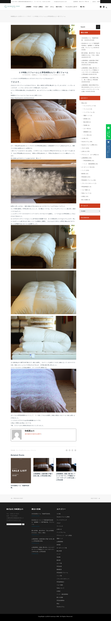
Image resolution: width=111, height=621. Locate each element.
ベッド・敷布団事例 (89, 163)
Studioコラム (85, 141)
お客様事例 (85, 158)
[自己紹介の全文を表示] (41, 434)
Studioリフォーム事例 (59, 74)
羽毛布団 (13, 450)
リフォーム (33, 450)
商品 (83, 103)
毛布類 (85, 125)
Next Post (94, 498)
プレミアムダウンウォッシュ (23, 450)
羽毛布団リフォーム (48, 74)
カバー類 (86, 128)
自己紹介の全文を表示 (33, 434)
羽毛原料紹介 (85, 186)
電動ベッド (87, 115)
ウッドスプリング (89, 105)
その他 (83, 138)
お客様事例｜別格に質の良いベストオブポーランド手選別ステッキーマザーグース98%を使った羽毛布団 (43, 549)
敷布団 (83, 173)
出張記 (83, 196)
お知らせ (84, 151)
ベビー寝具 (85, 190)
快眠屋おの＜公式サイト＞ (18, 16)
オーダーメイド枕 (87, 167)
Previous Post (18, 498)
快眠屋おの (34, 74)
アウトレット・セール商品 (89, 154)
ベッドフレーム (88, 112)
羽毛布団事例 (87, 160)
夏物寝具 (86, 131)
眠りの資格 (85, 199)
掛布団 (85, 118)
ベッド (83, 170)
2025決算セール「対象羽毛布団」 (41, 513)
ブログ (29, 16)
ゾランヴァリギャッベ (88, 183)
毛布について (85, 193)
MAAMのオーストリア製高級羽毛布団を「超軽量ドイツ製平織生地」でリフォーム (90, 45)
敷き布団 (86, 122)
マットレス (87, 109)
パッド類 (86, 135)
